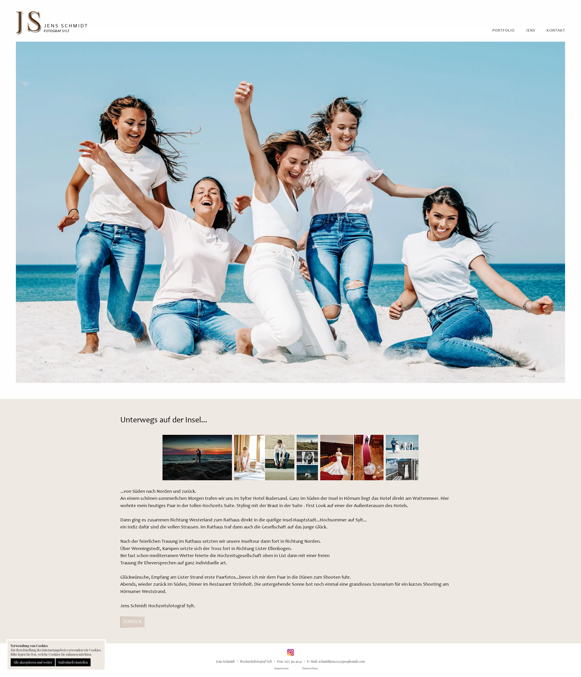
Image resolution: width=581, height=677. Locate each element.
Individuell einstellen (73, 662)
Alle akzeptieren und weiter (32, 662)
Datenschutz (310, 668)
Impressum (281, 668)
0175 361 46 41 (293, 661)
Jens (530, 31)
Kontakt (556, 31)
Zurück (132, 622)
